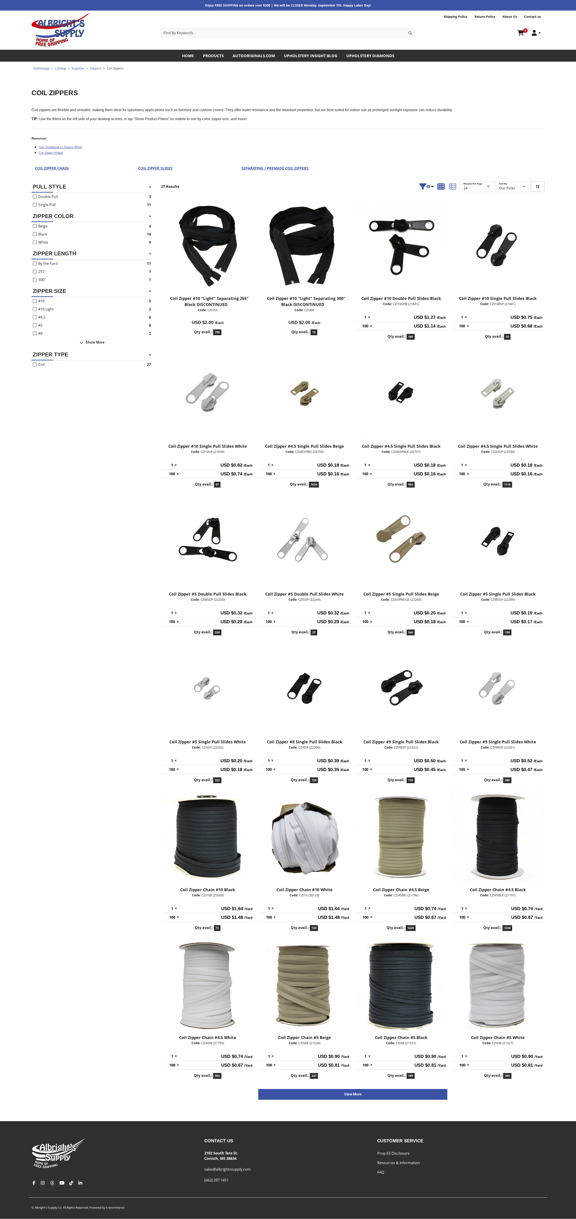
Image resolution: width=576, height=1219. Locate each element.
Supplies (78, 68)
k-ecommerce (115, 1208)
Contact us (532, 16)
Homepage (41, 68)
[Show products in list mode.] (452, 186)
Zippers (95, 68)
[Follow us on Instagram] (42, 1183)
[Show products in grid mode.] (441, 186)
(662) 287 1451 (216, 1180)
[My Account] (536, 32)
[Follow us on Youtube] (62, 1183)
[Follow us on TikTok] (71, 1183)
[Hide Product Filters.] (426, 186)
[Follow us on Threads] (52, 1183)
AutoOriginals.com (254, 55)
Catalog (60, 68)
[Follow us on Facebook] (34, 1183)
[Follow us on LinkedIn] (80, 1183)
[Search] (410, 33)
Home (188, 55)
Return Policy (485, 16)
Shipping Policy (455, 16)
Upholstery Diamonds (370, 55)
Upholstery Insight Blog (310, 55)
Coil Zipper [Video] (51, 153)
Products (213, 55)
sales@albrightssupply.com (227, 1169)
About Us (509, 16)
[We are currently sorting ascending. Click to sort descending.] (537, 186)
